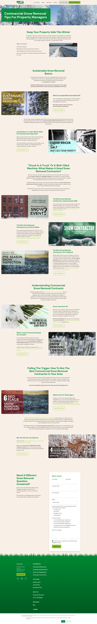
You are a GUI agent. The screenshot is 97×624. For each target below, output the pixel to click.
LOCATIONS (36, 579)
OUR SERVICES (37, 564)
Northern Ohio (37, 582)
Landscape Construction (39, 575)
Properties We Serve (38, 595)
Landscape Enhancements (40, 569)
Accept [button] (63, 621)
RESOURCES (36, 602)
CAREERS (35, 609)
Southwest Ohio (37, 587)
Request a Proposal (75, 2)
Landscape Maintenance (39, 567)
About (43, 2)
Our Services (37, 2)
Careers (55, 2)
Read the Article (58, 110)
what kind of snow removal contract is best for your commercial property (30, 349)
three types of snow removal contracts (53, 292)
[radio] (65, 510)
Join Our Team (20, 574)
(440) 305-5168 (63, 2)
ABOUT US (35, 592)
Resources (49, 2)
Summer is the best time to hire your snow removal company (39, 418)
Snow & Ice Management (39, 572)
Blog (34, 605)
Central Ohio (36, 585)
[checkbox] (65, 512)
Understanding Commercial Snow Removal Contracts (29, 51)
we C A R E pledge (38, 597)
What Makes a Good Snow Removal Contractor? (28, 49)
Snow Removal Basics (22, 46)
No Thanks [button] (68, 621)
